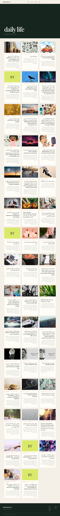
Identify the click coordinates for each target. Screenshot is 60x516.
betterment (7, 2)
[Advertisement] (30, 15)
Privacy (49, 510)
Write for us (50, 509)
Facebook (56, 506)
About (49, 506)
